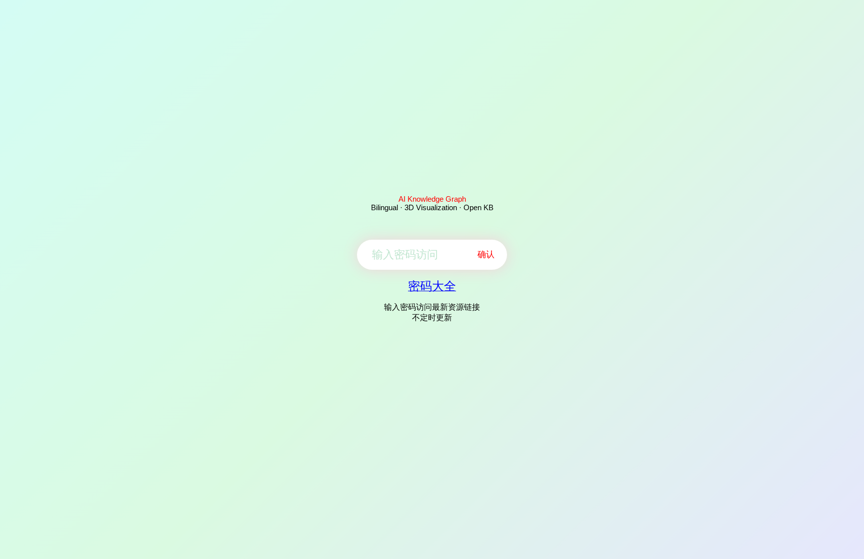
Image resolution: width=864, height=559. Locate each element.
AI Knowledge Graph (432, 199)
